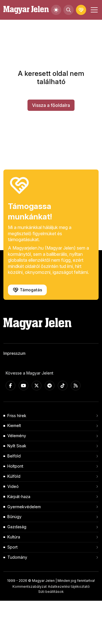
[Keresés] (68, 10)
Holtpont (15, 466)
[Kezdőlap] (26, 10)
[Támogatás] (81, 10)
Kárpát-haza (18, 496)
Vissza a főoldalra (51, 105)
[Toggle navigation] (93, 10)
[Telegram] (49, 385)
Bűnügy (14, 516)
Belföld (14, 456)
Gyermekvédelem (24, 506)
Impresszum (14, 353)
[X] (36, 385)
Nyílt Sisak (16, 445)
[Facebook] (10, 385)
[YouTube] (23, 385)
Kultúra (13, 536)
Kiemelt (14, 425)
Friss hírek (16, 415)
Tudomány (17, 557)
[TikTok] (62, 385)
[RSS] (75, 385)
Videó (13, 486)
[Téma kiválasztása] (56, 10)
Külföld (13, 476)
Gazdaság (16, 526)
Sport (12, 547)
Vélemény (16, 435)
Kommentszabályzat (29, 586)
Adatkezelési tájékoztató (69, 586)
